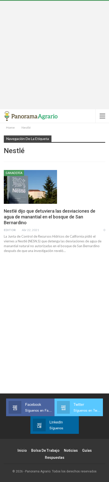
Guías (87, 450)
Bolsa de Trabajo (45, 450)
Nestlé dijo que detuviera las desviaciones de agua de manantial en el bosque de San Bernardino (49, 216)
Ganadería (14, 173)
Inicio (22, 450)
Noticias (71, 450)
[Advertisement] (54, 55)
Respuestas (54, 458)
